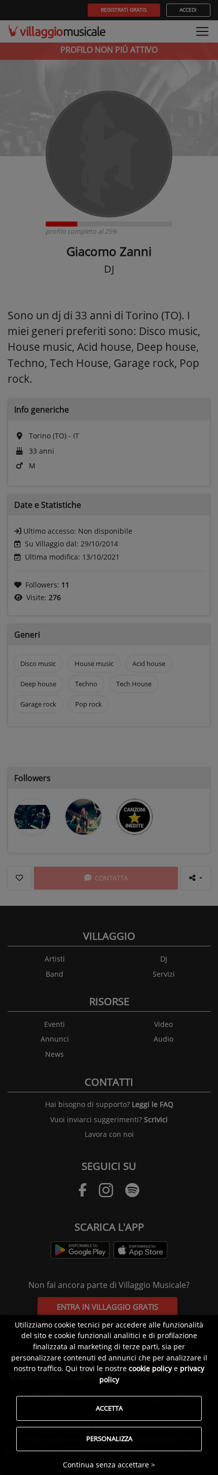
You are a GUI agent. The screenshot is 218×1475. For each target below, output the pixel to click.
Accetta (109, 1408)
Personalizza (109, 1438)
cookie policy (150, 1368)
